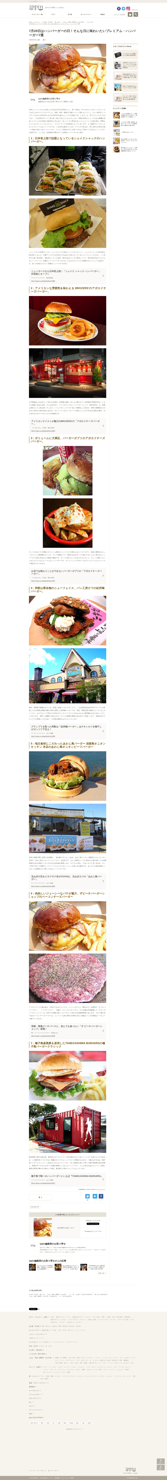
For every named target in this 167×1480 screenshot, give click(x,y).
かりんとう (120, 1369)
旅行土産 (71, 1326)
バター (121, 1357)
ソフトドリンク (117, 1376)
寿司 (81, 1363)
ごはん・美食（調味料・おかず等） (57, 1294)
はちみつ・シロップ (130, 1357)
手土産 (54, 1330)
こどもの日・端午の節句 (37, 1354)
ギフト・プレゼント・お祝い (38, 1317)
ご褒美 (108, 1317)
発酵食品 (125, 1360)
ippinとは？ (135, 9)
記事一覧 (101, 1273)
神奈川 (89, 1423)
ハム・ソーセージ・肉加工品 (97, 1360)
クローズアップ (34, 1398)
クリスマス (32, 1342)
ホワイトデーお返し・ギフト (126, 1319)
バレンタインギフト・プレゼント (107, 1319)
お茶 (41, 1378)
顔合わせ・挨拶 (56, 1326)
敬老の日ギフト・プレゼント (59, 1319)
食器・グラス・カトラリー (38, 1383)
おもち (50, 1346)
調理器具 (32, 1387)
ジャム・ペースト (113, 1357)
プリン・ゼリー (91, 1367)
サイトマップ (65, 1478)
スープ (100, 1363)
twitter (123, 9)
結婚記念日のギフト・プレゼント (81, 1317)
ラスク (115, 1367)
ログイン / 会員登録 (119, 14)
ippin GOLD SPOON (35, 1417)
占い (30, 1402)
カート (130, 14)
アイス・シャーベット (109, 1369)
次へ (161, 1461)
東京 (42, 1423)
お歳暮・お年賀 (91, 1319)
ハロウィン (32, 1338)
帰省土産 (65, 1326)
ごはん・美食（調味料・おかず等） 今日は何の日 (43, 1296)
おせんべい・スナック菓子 (94, 1369)
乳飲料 (46, 1378)
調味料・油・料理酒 (60, 1357)
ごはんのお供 (71, 1357)
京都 (48, 1423)
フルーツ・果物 (65, 1372)
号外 (30, 1414)
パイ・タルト (52, 1367)
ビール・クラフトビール (91, 1376)
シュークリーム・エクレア (104, 1367)
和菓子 (84, 1369)
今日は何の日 (34, 1207)
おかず (83, 1360)
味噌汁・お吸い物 (89, 1363)
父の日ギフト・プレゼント (74, 1322)
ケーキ (45, 1367)
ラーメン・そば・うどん (115, 1363)
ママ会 (59, 1330)
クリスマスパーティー (72, 1342)
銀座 (77, 1423)
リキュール (109, 1376)
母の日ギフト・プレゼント (58, 1322)
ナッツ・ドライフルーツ (67, 1360)
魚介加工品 (115, 1360)
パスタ (77, 1360)
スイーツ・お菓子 (35, 1367)
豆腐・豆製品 (59, 1363)
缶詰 (72, 1363)
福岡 (59, 1423)
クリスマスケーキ (59, 1342)
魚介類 (108, 1360)
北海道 (71, 1423)
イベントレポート (35, 1394)
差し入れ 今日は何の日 (101, 1294)
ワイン (42, 1376)
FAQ (71, 1478)
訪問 (43, 1326)
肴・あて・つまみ (129, 1363)
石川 (53, 1423)
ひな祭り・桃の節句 (35, 1350)
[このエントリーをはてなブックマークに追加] (95, 1196)
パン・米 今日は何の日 (65, 1296)
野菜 (121, 1360)
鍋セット (66, 1363)
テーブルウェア (34, 1390)
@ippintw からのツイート (74, 1429)
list (87, 1199)
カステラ (77, 1369)
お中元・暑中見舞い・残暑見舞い (121, 1317)
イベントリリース (35, 1410)
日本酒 (47, 1376)
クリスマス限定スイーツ (46, 1342)
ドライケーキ (70, 1369)
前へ (161, 1467)
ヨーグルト (90, 1357)
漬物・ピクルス (81, 1357)
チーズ (57, 1360)
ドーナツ (45, 1369)
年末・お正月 (33, 1346)
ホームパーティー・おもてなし (39, 1330)
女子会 (64, 1330)
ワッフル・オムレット (125, 1367)
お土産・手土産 (33, 1294)
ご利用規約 (57, 1478)
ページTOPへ (161, 1475)
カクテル (101, 1376)
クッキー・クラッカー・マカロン (67, 1367)
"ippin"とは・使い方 (53, 1470)
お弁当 (76, 1363)
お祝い (53, 1317)
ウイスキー (58, 1376)
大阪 (83, 1423)
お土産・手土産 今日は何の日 (84, 1294)
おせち (42, 1346)
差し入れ (42, 1294)
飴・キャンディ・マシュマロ (51, 1372)
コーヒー (128, 1376)
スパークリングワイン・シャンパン (73, 1376)
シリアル (97, 1357)
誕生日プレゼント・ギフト (63, 1317)
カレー (105, 1363)
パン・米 (71, 1294)
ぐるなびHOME (33, 1478)
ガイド (31, 1406)
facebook (119, 9)
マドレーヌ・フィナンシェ (57, 1369)
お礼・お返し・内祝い (99, 1317)
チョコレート (81, 1367)
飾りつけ (70, 1330)
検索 (135, 14)
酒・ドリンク (33, 1376)
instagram (128, 9)
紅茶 (134, 1376)
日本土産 (78, 1326)
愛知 (65, 1423)
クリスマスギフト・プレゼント (77, 1319)
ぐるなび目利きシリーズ (46, 1478)
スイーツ (41, 1338)
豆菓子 (127, 1369)
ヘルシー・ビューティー (37, 1334)
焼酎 (52, 1376)
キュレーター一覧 (34, 1470)
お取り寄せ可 (34, 1423)
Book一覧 (43, 1470)
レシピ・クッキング (80, 1330)
